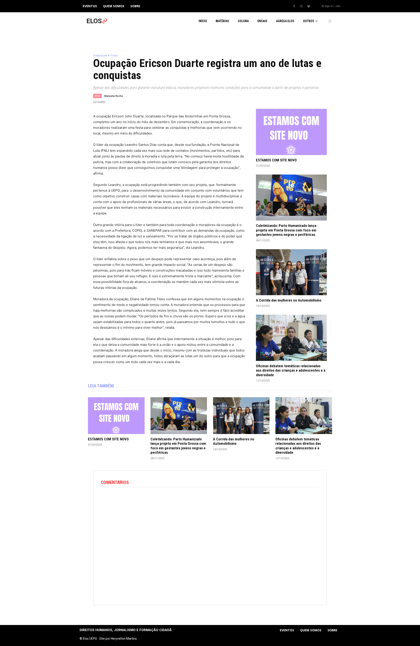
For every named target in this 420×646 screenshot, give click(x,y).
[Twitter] (309, 6)
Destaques (100, 55)
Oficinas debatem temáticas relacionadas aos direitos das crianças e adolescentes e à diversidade (290, 370)
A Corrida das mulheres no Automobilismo (288, 300)
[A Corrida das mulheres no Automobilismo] (291, 272)
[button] (330, 21)
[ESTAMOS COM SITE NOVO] (291, 132)
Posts (114, 55)
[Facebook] (294, 6)
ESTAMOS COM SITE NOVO (276, 160)
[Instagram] (301, 6)
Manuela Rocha (113, 95)
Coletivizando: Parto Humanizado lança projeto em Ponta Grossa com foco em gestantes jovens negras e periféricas (286, 230)
